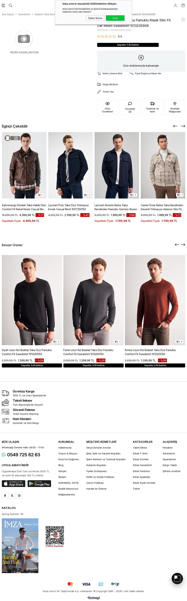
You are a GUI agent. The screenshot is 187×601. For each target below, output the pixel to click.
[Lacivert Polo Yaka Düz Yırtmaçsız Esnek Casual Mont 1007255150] (70, 165)
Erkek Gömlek (140, 459)
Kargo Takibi (170, 465)
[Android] (39, 483)
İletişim (62, 476)
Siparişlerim (169, 459)
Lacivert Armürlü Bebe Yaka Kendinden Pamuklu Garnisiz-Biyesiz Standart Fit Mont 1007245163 (116, 207)
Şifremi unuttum (172, 471)
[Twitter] (12, 495)
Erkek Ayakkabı (141, 476)
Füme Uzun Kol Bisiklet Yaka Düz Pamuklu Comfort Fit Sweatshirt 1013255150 (88, 352)
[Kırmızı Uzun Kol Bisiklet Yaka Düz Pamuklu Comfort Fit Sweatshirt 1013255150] (155, 300)
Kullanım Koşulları (96, 465)
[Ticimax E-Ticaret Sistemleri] (93, 598)
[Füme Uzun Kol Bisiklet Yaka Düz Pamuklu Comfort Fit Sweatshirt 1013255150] (93, 300)
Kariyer (62, 471)
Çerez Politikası (95, 482)
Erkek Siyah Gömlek (144, 482)
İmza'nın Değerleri (68, 459)
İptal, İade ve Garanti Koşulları (103, 453)
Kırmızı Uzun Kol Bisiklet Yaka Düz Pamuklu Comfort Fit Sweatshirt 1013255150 (150, 352)
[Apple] (13, 483)
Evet (115, 18)
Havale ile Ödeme (96, 488)
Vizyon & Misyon (67, 453)
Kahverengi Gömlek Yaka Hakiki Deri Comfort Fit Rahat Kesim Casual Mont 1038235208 (24, 207)
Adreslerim (169, 453)
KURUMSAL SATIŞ (68, 482)
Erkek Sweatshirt (142, 465)
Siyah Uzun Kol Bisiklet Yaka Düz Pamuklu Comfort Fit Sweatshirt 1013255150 (27, 352)
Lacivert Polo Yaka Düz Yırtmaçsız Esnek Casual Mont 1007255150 (68, 207)
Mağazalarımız (66, 494)
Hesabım (168, 447)
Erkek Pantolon (141, 471)
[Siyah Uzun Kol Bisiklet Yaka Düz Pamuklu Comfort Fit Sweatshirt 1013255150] (32, 300)
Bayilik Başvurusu (68, 488)
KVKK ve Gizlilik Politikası (100, 476)
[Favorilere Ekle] (183, 19)
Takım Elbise (140, 447)
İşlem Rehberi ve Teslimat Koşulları (106, 459)
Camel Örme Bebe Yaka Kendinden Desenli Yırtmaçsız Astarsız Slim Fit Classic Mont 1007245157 (162, 207)
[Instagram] (19, 495)
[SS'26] (20, 545)
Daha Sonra (95, 18)
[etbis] (55, 537)
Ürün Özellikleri (107, 110)
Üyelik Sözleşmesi (96, 471)
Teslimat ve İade (152, 110)
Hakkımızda (64, 447)
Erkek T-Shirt (140, 453)
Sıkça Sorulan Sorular (98, 447)
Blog (60, 465)
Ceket (136, 488)
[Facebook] (5, 495)
